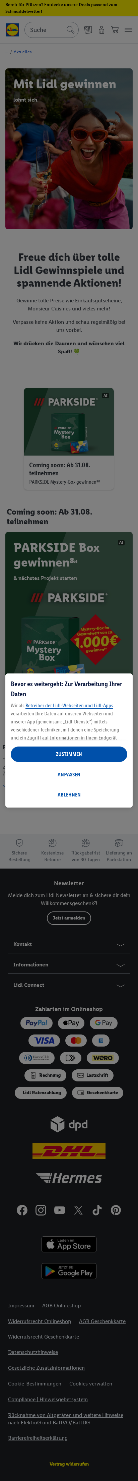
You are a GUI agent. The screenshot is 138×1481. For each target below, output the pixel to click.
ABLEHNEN (69, 794)
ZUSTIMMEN (69, 754)
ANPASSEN (69, 774)
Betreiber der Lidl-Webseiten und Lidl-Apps (69, 705)
